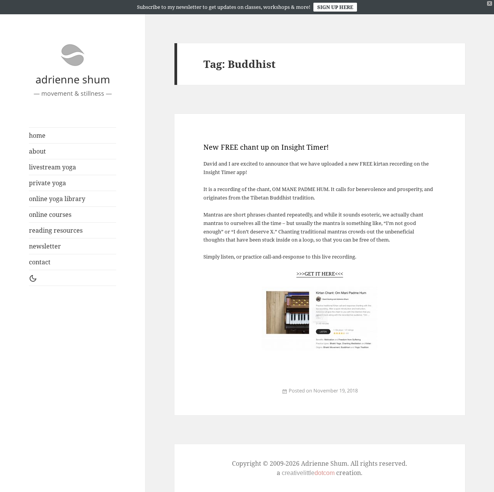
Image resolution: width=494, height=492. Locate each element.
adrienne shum (73, 79)
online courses (50, 214)
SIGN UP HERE (335, 6)
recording (264, 395)
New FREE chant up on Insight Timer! (266, 147)
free (234, 395)
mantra (246, 395)
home (37, 135)
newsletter (45, 246)
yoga (267, 395)
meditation (215, 395)
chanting (230, 395)
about (37, 151)
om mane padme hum (257, 395)
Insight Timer (238, 395)
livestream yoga (52, 167)
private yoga (47, 183)
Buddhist (226, 395)
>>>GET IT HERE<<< (319, 273)
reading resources (56, 230)
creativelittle (308, 473)
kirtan (211, 395)
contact (40, 262)
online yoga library (57, 198)
